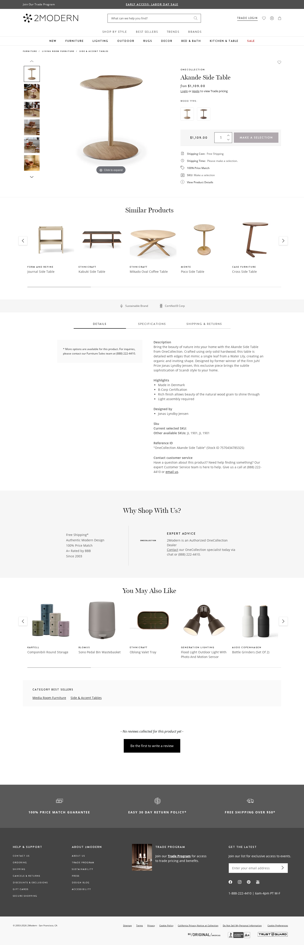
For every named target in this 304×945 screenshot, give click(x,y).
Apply (196, 91)
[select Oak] (187, 114)
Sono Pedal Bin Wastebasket (100, 652)
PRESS (75, 876)
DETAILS (100, 324)
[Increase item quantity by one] (229, 134)
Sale (251, 41)
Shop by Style (114, 32)
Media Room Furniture (49, 698)
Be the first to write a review (152, 745)
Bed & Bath (191, 41)
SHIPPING (19, 869)
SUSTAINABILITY (82, 869)
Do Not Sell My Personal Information (242, 925)
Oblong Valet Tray (143, 652)
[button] (279, 18)
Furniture (74, 41)
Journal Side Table (41, 271)
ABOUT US (78, 856)
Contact (172, 550)
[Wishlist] (264, 18)
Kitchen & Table (224, 41)
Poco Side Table (192, 271)
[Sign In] (272, 18)
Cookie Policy (166, 925)
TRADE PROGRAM (83, 862)
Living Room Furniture (58, 51)
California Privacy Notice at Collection (198, 925)
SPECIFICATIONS (152, 324)
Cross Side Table (244, 271)
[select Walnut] (203, 114)
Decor (166, 41)
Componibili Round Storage (47, 652)
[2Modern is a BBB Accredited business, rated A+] (239, 937)
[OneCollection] (148, 541)
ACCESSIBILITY (81, 889)
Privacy (151, 925)
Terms (139, 925)
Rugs (147, 41)
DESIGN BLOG (80, 882)
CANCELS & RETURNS (26, 876)
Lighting (100, 41)
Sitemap (127, 925)
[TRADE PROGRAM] (171, 858)
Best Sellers (147, 32)
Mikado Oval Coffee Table (149, 271)
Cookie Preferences (278, 925)
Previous (47, 117)
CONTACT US (21, 856)
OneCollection (192, 69)
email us (172, 472)
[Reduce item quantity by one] (229, 140)
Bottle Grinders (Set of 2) (250, 652)
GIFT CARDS (20, 889)
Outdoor (125, 41)
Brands (195, 32)
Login (184, 91)
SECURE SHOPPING (25, 896)
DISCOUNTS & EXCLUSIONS (30, 882)
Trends (173, 32)
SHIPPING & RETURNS (204, 324)
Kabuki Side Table (92, 271)
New (53, 41)
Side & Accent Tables (93, 51)
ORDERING (20, 862)
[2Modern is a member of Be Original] (204, 934)
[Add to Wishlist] (279, 62)
